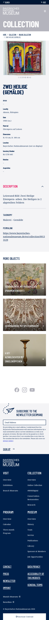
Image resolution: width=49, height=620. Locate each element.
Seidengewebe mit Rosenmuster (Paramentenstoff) (21, 288)
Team (30, 530)
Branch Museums (10, 490)
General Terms (35, 584)
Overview (7, 480)
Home (4, 35)
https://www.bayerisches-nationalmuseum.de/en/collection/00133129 (24, 236)
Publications (33, 540)
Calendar (7, 524)
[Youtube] (32, 391)
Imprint (7, 587)
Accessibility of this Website (36, 575)
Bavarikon (7, 602)
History (31, 524)
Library (31, 546)
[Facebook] (17, 391)
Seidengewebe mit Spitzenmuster (22, 325)
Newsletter (9, 580)
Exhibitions (8, 485)
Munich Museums (10, 596)
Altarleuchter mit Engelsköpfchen (14, 359)
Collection (12, 35)
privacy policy (8, 441)
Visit (44, 2)
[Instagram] (25, 391)
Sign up (6, 449)
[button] (45, 11)
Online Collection (25, 35)
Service (31, 535)
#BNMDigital (33, 490)
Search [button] (7, 2)
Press (6, 573)
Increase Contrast (25, 616)
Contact (7, 566)
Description (10, 186)
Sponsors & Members (37, 551)
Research (31, 505)
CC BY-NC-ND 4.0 (25, 77)
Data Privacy (34, 566)
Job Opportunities (35, 557)
